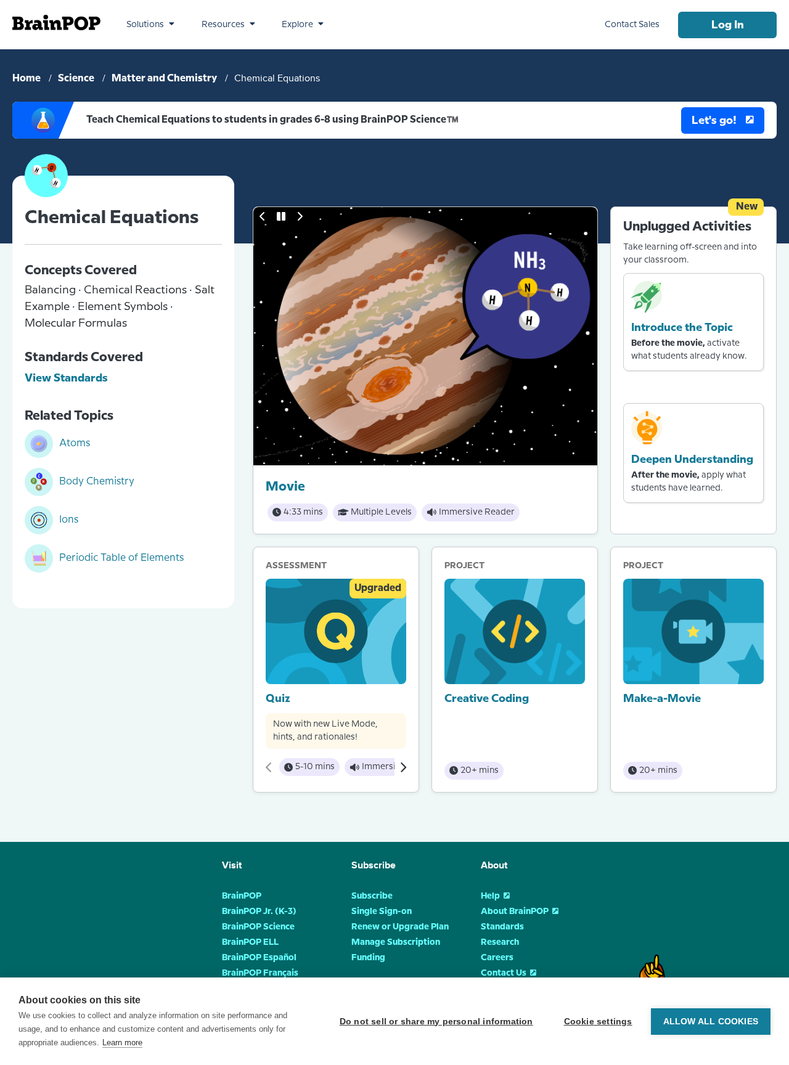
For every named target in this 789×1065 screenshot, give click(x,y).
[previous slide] (262, 216)
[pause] (281, 216)
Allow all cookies (710, 1021)
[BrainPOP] (56, 22)
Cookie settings (598, 1021)
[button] (150, 24)
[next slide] (299, 216)
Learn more (122, 1042)
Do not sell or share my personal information (436, 1021)
